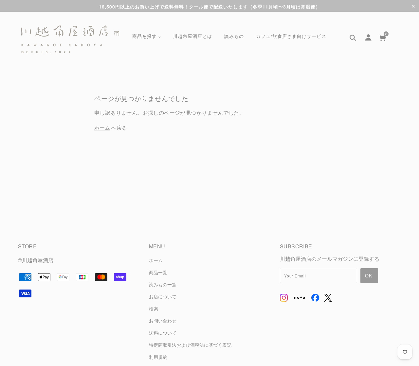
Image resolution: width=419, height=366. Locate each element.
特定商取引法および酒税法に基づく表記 (190, 344)
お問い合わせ (162, 320)
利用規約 (158, 356)
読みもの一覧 (162, 284)
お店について (162, 296)
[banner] (70, 39)
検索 (153, 308)
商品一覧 (158, 272)
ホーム (102, 127)
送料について (162, 332)
